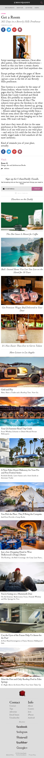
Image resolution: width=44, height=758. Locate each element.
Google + (22, 748)
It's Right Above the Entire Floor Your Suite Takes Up (21, 685)
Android (31, 717)
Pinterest (22, 737)
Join (29, 711)
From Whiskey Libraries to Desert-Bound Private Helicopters (19, 432)
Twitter (22, 742)
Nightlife (20, 7)
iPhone (31, 714)
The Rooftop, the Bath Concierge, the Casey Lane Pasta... (22, 557)
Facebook (22, 727)
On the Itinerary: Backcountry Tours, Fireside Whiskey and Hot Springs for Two (21, 598)
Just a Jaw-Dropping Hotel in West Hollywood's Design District (16, 553)
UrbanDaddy (22, 2)
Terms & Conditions (21, 755)
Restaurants (9, 7)
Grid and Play (7, 389)
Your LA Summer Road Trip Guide (16, 428)
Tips (11, 708)
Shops (37, 7)
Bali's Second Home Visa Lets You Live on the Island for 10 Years (22, 271)
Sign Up (37, 189)
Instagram (22, 732)
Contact (13, 705)
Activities (29, 7)
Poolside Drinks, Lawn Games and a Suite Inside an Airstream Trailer (19, 476)
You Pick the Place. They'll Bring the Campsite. (21, 514)
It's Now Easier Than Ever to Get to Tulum (22, 345)
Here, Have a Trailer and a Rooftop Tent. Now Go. (20, 392)
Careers (31, 708)
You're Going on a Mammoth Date (16, 593)
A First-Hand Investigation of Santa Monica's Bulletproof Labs (21, 642)
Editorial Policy (10, 755)
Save (14, 29)
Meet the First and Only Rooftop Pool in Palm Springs (21, 681)
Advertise (13, 711)
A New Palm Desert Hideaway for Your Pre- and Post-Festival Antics (20, 471)
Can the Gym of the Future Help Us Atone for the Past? (21, 637)
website (6, 168)
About (30, 705)
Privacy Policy (32, 755)
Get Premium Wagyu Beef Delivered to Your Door (22, 309)
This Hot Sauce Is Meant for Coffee (22, 234)
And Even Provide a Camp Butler (13, 517)
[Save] (20, 29)
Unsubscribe (14, 717)
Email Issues (14, 714)
